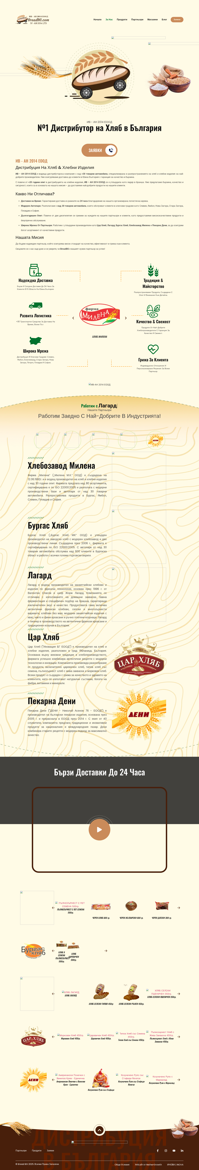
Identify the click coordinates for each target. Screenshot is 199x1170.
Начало (98, 19)
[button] (73, 318)
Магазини (152, 19)
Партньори (137, 19)
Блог (164, 19)
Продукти (122, 19)
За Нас (109, 19)
